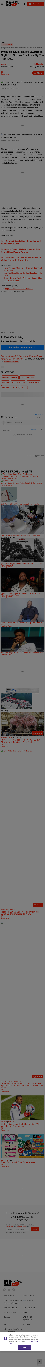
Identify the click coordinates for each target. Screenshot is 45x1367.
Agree (24, 1347)
